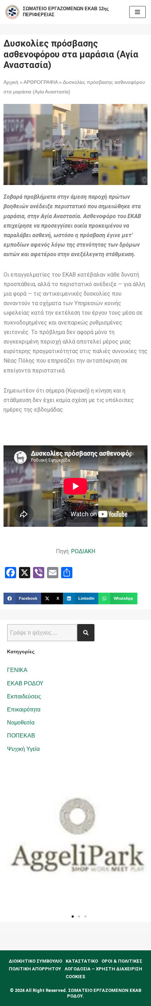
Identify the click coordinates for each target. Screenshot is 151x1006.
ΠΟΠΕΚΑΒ (21, 736)
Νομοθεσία (20, 723)
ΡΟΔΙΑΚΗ (83, 551)
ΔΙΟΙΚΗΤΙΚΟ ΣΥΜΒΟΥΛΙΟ (35, 961)
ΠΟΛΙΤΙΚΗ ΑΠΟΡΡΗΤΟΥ (35, 968)
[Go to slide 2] (79, 916)
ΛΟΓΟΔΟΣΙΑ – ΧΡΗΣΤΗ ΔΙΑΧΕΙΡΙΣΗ (103, 968)
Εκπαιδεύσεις (24, 696)
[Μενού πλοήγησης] (137, 12)
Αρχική (11, 82)
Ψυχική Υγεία (23, 749)
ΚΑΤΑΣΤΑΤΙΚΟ (82, 961)
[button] (22, 599)
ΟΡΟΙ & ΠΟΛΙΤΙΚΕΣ (121, 961)
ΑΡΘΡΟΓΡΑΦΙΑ (41, 82)
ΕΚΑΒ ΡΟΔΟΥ (25, 683)
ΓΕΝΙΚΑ (17, 670)
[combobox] (42, 632)
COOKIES (75, 976)
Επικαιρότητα (23, 709)
